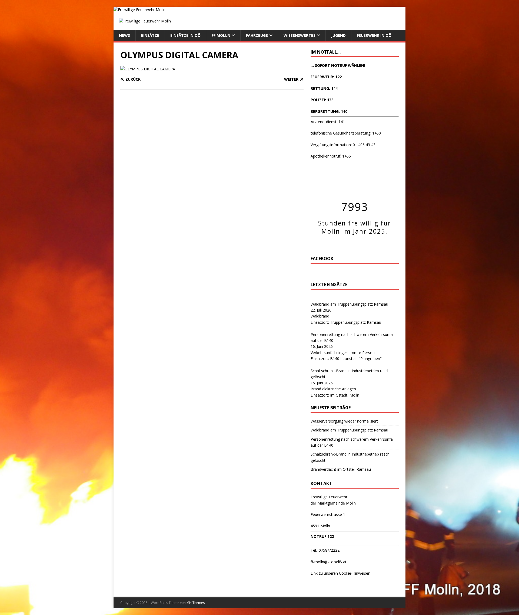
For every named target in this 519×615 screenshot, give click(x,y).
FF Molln (221, 35)
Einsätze (150, 35)
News (124, 35)
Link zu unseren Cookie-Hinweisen (340, 573)
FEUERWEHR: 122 (326, 76)
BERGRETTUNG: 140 (329, 111)
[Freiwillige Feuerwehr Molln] (139, 9)
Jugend (338, 35)
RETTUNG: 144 (324, 88)
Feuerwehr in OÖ (374, 35)
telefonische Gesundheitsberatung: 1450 (346, 133)
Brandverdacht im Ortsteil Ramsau (341, 469)
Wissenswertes (299, 35)
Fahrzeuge (257, 35)
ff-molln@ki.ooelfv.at (329, 561)
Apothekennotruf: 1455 (331, 156)
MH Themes (196, 602)
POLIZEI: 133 (322, 99)
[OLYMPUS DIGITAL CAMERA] (147, 68)
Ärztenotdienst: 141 (328, 121)
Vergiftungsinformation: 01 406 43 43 (343, 144)
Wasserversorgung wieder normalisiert (344, 421)
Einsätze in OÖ (185, 35)
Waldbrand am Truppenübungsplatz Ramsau (349, 304)
